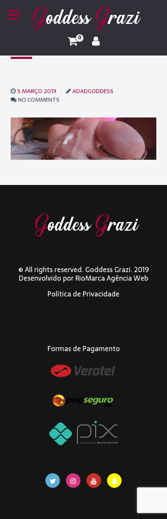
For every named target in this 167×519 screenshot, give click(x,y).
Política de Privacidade (83, 293)
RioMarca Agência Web (111, 278)
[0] (73, 41)
